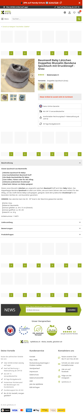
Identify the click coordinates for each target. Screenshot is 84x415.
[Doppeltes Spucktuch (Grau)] (41, 86)
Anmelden (71, 310)
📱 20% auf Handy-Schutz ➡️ (39, 2)
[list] (41, 43)
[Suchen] (78, 18)
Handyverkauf (35, 368)
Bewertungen (7, 228)
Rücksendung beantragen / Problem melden (40, 364)
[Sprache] (65, 12)
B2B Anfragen (35, 387)
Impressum (34, 371)
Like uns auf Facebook (66, 370)
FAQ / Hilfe (33, 360)
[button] (5, 19)
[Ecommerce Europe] (24, 330)
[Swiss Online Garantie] (10, 330)
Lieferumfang (7, 222)
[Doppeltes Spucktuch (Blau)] (50, 86)
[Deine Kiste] (79, 12)
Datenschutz (34, 375)
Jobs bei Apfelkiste (36, 384)
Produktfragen (7, 234)
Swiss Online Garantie (51, 106)
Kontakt (32, 357)
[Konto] (69, 12)
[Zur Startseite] (6, 12)
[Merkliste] (74, 12)
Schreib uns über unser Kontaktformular (70, 364)
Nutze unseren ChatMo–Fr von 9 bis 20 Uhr (70, 358)
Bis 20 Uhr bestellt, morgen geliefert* (14, 394)
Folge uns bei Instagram (66, 376)
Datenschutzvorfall (36, 378)
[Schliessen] (79, 3)
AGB (31, 381)
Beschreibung (7, 163)
